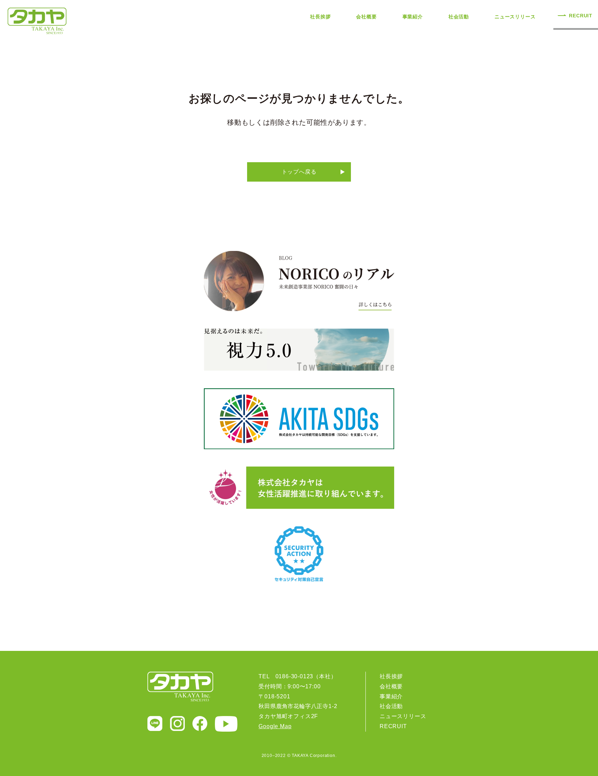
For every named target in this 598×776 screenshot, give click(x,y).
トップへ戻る (299, 172)
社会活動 (458, 16)
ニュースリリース (515, 16)
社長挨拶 (320, 16)
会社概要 (366, 16)
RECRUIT (580, 15)
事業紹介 (412, 16)
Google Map (275, 726)
